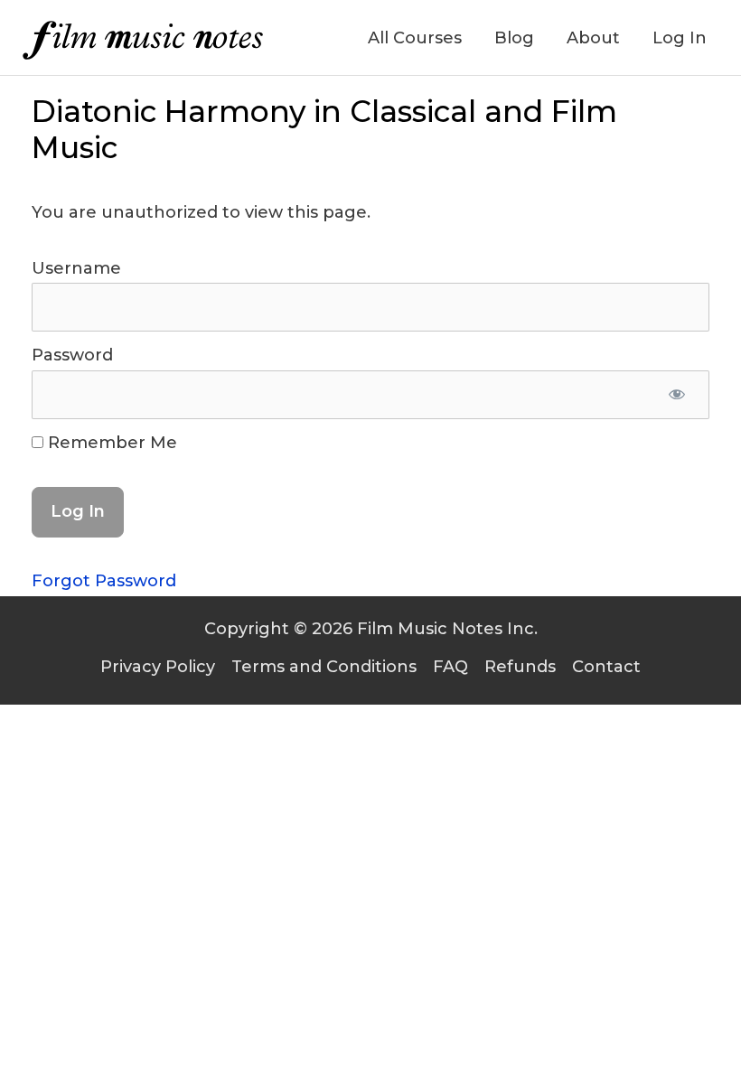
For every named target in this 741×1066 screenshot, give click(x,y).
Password (72, 355)
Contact (606, 667)
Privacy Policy (157, 667)
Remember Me (110, 443)
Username (76, 268)
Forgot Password (104, 581)
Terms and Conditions (324, 667)
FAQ (450, 667)
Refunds (520, 667)
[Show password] (676, 394)
